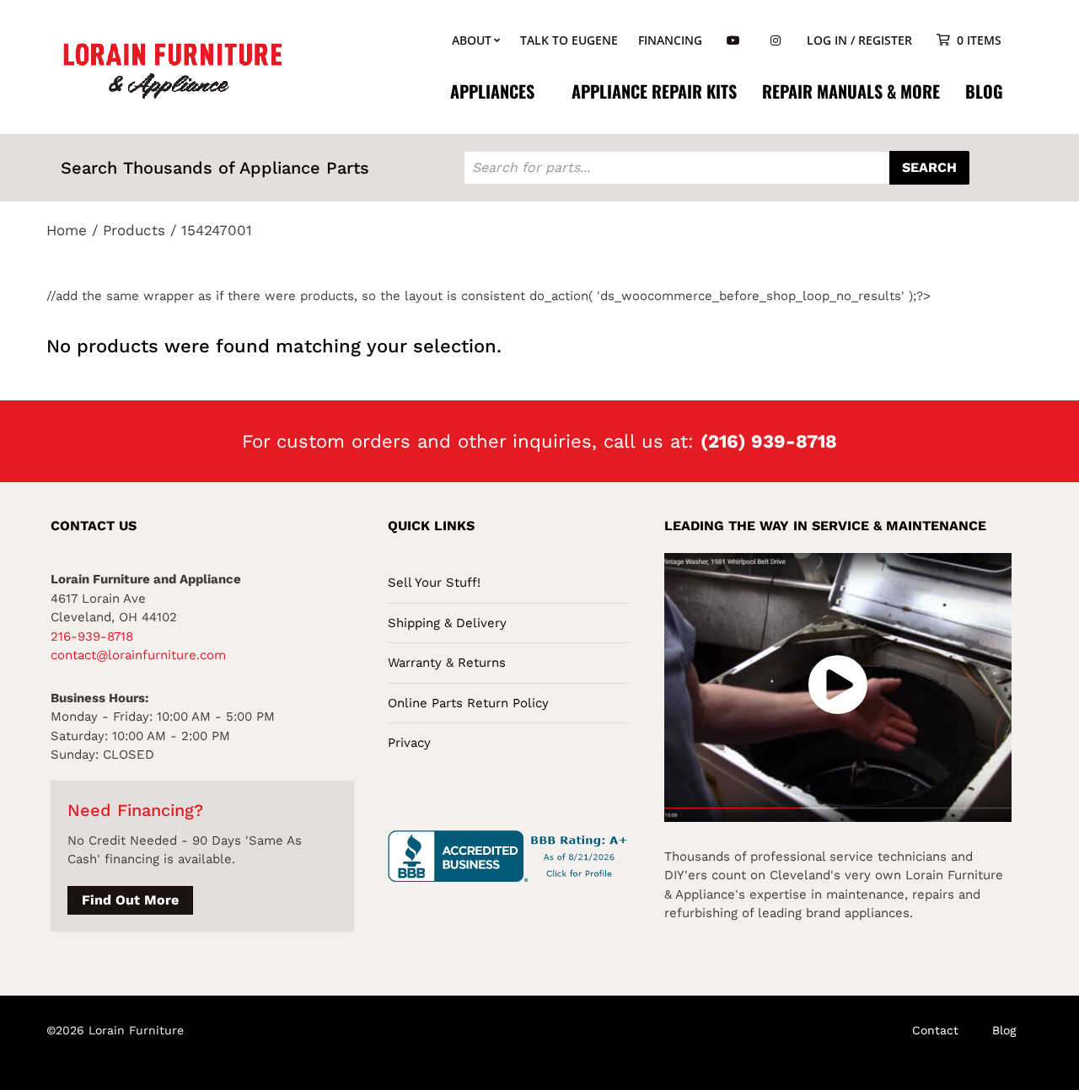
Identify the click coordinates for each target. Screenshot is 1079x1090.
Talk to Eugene (569, 40)
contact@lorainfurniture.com (138, 655)
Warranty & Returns (447, 662)
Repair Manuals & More (851, 91)
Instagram (775, 41)
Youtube (733, 41)
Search (929, 167)
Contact (935, 1030)
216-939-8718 (92, 636)
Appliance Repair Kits (654, 91)
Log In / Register (859, 40)
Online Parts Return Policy (468, 703)
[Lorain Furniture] (172, 69)
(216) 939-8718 (769, 441)
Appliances (492, 91)
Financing (670, 40)
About (471, 40)
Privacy (409, 742)
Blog (984, 91)
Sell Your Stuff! (434, 582)
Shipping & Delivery (447, 623)
